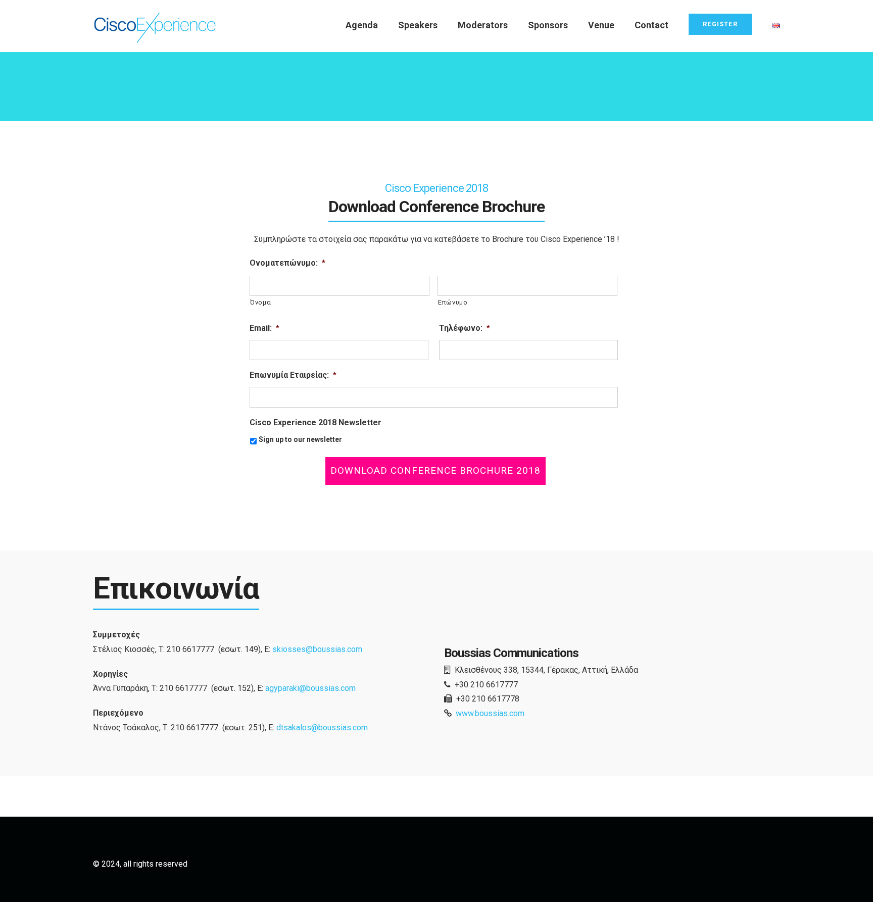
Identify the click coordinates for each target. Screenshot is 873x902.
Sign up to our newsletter (300, 439)
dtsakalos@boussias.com (322, 727)
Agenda (362, 25)
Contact (651, 25)
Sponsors (548, 25)
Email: (264, 328)
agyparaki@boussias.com (310, 688)
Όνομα (260, 302)
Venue (601, 25)
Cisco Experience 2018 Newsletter (315, 422)
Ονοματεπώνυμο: (287, 263)
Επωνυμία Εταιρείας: (293, 375)
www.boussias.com (490, 713)
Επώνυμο (453, 302)
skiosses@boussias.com (317, 649)
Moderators (483, 25)
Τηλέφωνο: (464, 328)
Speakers (418, 25)
